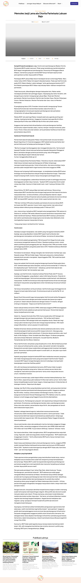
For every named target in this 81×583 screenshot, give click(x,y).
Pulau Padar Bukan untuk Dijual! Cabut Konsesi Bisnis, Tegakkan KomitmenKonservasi (69, 559)
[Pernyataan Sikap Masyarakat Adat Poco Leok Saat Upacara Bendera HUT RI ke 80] (50, 547)
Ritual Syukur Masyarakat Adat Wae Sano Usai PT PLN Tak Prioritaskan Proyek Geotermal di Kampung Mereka (10, 559)
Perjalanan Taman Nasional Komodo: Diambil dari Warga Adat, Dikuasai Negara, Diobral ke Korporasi (30, 559)
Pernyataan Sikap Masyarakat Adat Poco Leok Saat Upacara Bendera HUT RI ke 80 (49, 558)
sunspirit (36, 21)
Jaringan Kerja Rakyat (8, 554)
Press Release (45, 554)
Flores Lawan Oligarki (40, 11)
